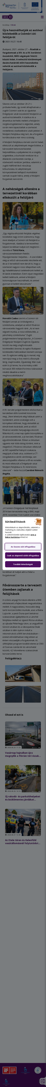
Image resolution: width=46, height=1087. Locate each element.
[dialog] (23, 543)
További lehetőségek (23, 564)
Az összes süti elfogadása (23, 547)
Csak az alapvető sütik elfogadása (23, 555)
